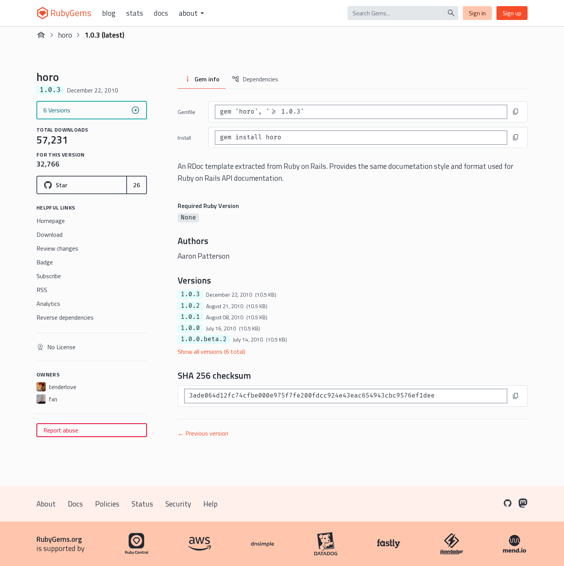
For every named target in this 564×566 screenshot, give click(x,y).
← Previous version (203, 433)
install (184, 138)
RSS (41, 289)
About (46, 503)
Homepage (50, 220)
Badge (44, 262)
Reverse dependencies (65, 317)
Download (49, 234)
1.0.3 (190, 294)
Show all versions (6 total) (211, 351)
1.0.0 (190, 328)
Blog (108, 13)
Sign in (477, 13)
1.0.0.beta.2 (204, 339)
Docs (161, 13)
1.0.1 (190, 317)
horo (65, 34)
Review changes (57, 248)
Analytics (48, 303)
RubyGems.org (59, 539)
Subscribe (48, 276)
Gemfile (186, 112)
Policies (107, 503)
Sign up (512, 13)
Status (142, 503)
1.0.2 (190, 306)
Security (178, 503)
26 (136, 185)
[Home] (41, 35)
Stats (134, 13)
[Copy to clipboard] (515, 111)
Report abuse (60, 430)
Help (210, 503)
